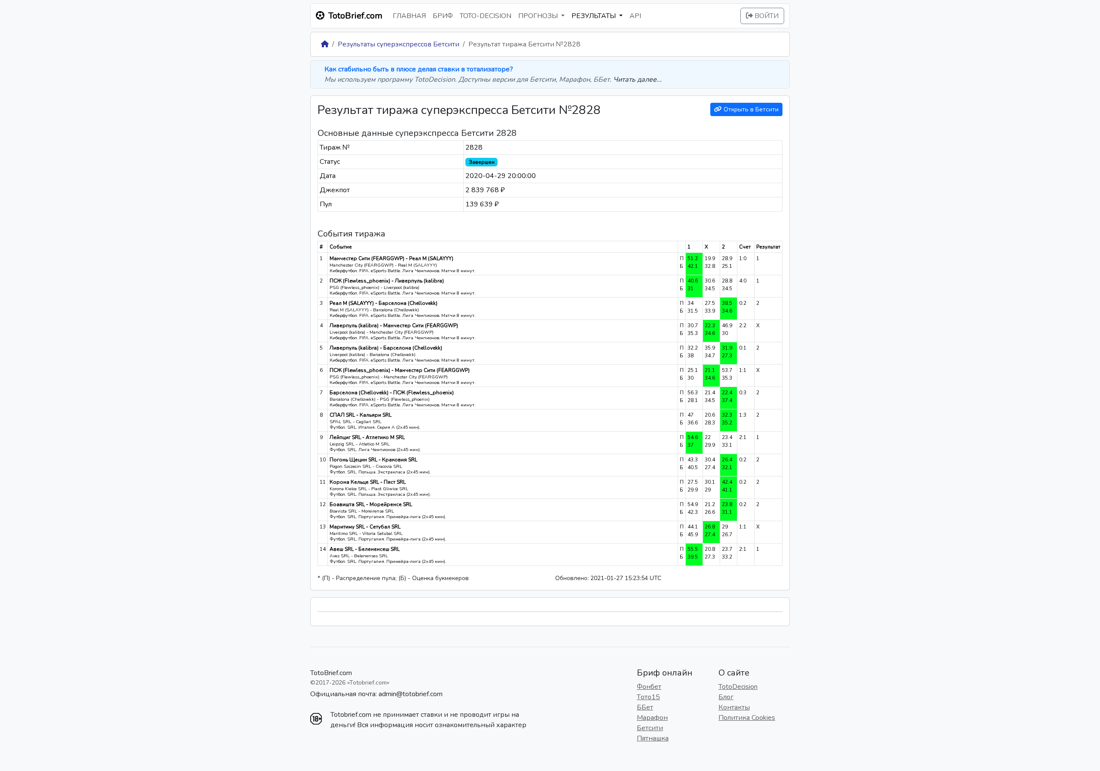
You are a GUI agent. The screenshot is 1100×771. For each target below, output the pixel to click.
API (635, 16)
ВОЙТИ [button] (766, 16)
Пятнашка (653, 738)
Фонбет (649, 686)
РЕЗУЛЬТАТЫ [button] (594, 16)
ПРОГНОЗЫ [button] (538, 16)
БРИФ (443, 16)
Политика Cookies (746, 717)
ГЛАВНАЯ (409, 16)
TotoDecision (738, 686)
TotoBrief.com (331, 673)
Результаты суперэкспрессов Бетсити (398, 44)
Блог (725, 697)
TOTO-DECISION (485, 16)
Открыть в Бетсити (750, 109)
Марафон (652, 717)
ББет (645, 707)
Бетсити (650, 728)
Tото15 (648, 697)
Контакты (734, 707)
